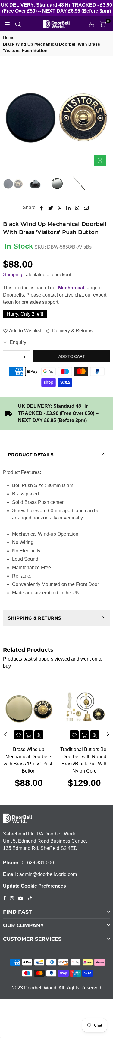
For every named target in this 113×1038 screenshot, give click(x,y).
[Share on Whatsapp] (77, 207)
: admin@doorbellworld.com (46, 874)
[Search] (18, 23)
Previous (7, 115)
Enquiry (17, 342)
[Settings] (91, 23)
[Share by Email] (86, 207)
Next (105, 115)
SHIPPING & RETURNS (34, 618)
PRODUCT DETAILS (31, 454)
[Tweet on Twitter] (50, 207)
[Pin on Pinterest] (60, 207)
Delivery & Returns (72, 330)
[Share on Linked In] (68, 207)
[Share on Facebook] (41, 207)
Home (8, 37)
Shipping (12, 274)
